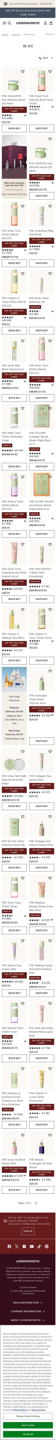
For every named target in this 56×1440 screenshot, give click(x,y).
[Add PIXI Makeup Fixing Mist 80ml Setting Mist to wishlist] (50, 941)
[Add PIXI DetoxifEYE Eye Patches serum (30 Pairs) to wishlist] (22, 71)
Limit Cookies (28, 1425)
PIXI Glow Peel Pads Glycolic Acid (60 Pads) (14, 780)
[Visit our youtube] (31, 1246)
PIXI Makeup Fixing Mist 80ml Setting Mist (40, 969)
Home (5, 34)
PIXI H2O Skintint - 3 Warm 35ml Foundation (41, 572)
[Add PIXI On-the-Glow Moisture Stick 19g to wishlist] (22, 816)
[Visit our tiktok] (39, 1246)
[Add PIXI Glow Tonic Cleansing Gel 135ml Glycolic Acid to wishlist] (22, 544)
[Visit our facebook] (9, 1246)
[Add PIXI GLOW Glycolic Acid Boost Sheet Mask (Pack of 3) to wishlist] (50, 477)
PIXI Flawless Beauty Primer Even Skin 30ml (41, 906)
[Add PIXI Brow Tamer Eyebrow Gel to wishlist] (50, 273)
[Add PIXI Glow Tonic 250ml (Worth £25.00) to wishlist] (22, 206)
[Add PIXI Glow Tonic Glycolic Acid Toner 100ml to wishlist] (50, 71)
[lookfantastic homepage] (28, 23)
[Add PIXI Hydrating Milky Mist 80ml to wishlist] (50, 206)
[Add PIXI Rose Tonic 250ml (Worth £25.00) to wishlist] (50, 341)
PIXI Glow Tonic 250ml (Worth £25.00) (11, 234)
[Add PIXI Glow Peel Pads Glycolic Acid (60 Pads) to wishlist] (22, 751)
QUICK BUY (14, 128)
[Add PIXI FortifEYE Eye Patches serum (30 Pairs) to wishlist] (50, 139)
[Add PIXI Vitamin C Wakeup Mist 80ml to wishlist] (22, 609)
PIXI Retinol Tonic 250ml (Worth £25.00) (12, 505)
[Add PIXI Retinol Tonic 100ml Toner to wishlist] (22, 1003)
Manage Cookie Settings (28, 1416)
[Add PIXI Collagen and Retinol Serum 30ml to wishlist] (50, 816)
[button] (14, 167)
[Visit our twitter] (17, 1246)
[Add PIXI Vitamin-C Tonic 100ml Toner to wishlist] (50, 609)
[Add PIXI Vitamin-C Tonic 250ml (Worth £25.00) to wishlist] (22, 273)
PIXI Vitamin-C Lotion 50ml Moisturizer (38, 1097)
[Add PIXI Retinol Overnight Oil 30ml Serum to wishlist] (50, 1135)
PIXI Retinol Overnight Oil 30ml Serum (40, 1163)
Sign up (28, 1231)
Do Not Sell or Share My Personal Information (28, 1292)
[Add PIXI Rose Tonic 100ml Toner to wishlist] (22, 878)
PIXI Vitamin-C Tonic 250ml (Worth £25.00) (14, 302)
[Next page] (36, 1203)
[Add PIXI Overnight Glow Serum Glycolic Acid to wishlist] (50, 671)
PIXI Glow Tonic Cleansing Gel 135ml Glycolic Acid (14, 572)
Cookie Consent (28, 1287)
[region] (28, 1382)
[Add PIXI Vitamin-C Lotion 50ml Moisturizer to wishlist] (50, 1068)
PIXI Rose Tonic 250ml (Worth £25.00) (39, 369)
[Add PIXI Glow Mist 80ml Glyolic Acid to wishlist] (22, 341)
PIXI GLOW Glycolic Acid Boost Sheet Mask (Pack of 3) (41, 505)
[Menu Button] (3, 23)
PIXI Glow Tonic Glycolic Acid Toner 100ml (41, 100)
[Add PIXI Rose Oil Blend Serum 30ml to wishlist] (22, 1135)
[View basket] (51, 23)
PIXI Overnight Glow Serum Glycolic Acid (38, 699)
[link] (45, 23)
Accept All (28, 1434)
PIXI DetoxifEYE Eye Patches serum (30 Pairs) (13, 100)
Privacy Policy (20, 1410)
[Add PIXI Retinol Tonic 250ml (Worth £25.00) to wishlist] (22, 477)
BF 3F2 (28, 46)
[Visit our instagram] (24, 1246)
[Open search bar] (9, 23)
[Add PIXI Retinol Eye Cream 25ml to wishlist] (22, 941)
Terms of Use (38, 1410)
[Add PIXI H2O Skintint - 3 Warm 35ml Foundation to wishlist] (50, 544)
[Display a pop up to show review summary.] (25, 115)
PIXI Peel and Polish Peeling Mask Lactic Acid (41, 1032)
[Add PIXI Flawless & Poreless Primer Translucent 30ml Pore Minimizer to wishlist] (22, 1068)
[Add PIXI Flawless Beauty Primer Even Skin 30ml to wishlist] (50, 878)
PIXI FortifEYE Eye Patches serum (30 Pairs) (40, 167)
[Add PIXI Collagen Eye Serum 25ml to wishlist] (50, 751)
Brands (16, 34)
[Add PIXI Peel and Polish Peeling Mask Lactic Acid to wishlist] (50, 1003)
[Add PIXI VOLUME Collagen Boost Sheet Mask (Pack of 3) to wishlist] (50, 408)
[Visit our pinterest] (46, 1246)
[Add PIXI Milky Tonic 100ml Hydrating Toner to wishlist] (22, 408)
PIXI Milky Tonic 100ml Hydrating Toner (12, 436)
